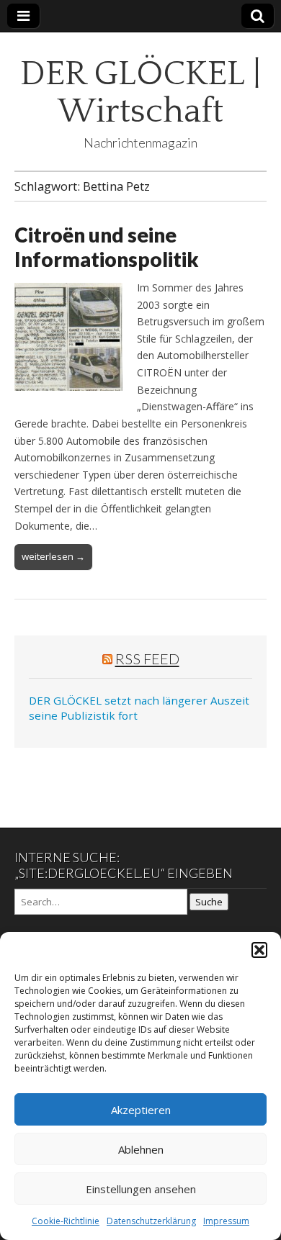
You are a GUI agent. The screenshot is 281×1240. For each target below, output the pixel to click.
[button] (259, 950)
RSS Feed (147, 658)
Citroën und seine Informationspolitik (106, 246)
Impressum (226, 1221)
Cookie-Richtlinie (65, 1221)
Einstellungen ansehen (141, 1189)
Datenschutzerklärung (151, 1221)
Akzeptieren (141, 1110)
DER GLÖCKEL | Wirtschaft (140, 92)
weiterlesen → (53, 556)
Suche (209, 901)
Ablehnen (141, 1149)
